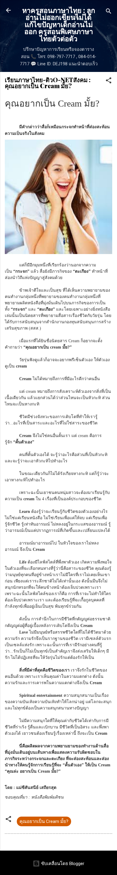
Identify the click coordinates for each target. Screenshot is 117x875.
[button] (108, 81)
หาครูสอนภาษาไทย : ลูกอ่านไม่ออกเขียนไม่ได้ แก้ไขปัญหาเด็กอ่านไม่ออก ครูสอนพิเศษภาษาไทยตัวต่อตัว (58, 24)
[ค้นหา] (108, 12)
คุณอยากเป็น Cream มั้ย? (44, 821)
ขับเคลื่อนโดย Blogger (62, 863)
